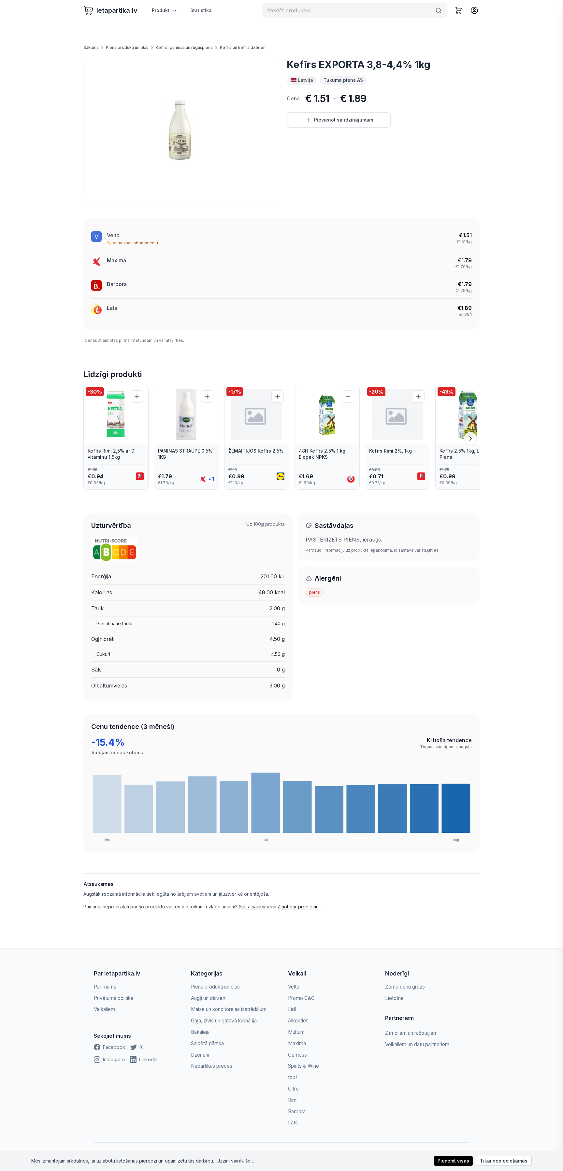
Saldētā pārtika (207, 1043)
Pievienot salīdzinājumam (343, 120)
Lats (112, 308)
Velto (113, 235)
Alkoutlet (298, 1021)
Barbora (117, 284)
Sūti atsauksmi (254, 906)
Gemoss (297, 1055)
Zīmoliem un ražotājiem (411, 1033)
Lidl (292, 1009)
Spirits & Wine (303, 1066)
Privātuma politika (113, 998)
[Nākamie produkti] (470, 438)
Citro (293, 1089)
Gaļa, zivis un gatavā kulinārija (224, 1021)
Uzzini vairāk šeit (235, 1161)
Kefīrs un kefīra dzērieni (243, 47)
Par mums (105, 987)
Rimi (292, 1100)
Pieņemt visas (453, 1161)
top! (292, 1077)
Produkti (161, 10)
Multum (296, 1032)
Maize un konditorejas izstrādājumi (229, 1009)
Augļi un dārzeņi (208, 998)
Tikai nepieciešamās (503, 1161)
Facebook (114, 1047)
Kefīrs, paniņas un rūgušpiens (184, 47)
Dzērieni (200, 1055)
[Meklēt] (438, 10)
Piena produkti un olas (127, 47)
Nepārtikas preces (211, 1066)
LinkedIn (148, 1059)
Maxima (297, 1043)
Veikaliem (104, 1009)
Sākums (91, 47)
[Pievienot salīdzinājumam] (137, 396)
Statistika (201, 10)
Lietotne (394, 998)
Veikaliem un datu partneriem (417, 1044)
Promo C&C (301, 998)
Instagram (114, 1059)
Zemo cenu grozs (405, 987)
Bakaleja (200, 1032)
